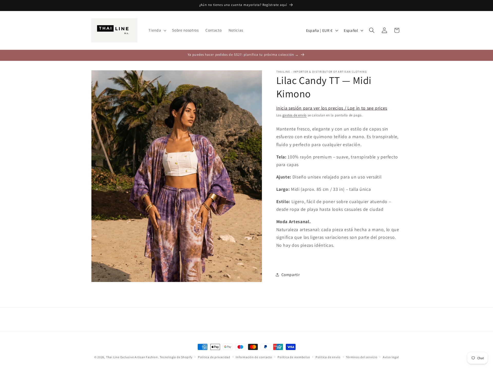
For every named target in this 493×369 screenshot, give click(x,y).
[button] (157, 30)
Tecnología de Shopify (176, 357)
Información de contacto (254, 357)
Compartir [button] (290, 274)
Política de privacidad (214, 357)
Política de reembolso (294, 357)
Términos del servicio (361, 357)
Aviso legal (391, 357)
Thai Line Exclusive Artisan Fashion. (132, 357)
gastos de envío (294, 115)
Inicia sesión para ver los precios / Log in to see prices (331, 108)
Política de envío (328, 357)
